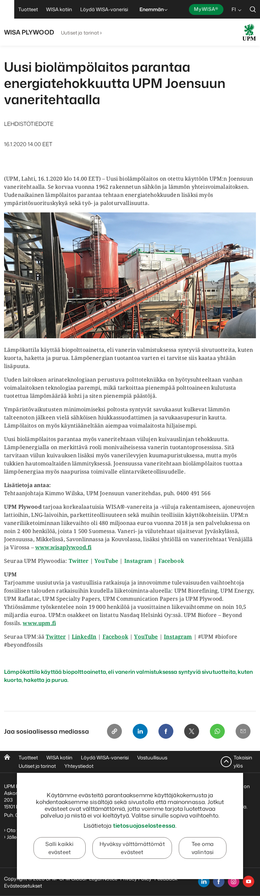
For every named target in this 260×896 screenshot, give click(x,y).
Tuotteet (28, 757)
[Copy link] (114, 731)
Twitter (79, 561)
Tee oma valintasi (203, 848)
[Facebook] (165, 731)
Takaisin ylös (243, 761)
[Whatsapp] (217, 731)
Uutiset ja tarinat (80, 32)
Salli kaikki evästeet (59, 848)
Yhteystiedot (78, 765)
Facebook (171, 561)
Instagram (138, 561)
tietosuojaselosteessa (144, 825)
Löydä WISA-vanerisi (105, 757)
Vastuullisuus (152, 757)
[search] (253, 9)
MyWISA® (206, 9)
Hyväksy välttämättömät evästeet (132, 848)
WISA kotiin (59, 757)
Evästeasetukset (23, 885)
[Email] (243, 731)
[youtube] (248, 881)
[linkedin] (204, 881)
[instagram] (233, 881)
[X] (191, 731)
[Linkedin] (140, 731)
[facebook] (218, 881)
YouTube (106, 561)
